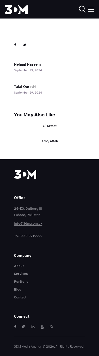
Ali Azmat (49, 126)
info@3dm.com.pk (28, 223)
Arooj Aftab (49, 141)
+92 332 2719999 (28, 235)
